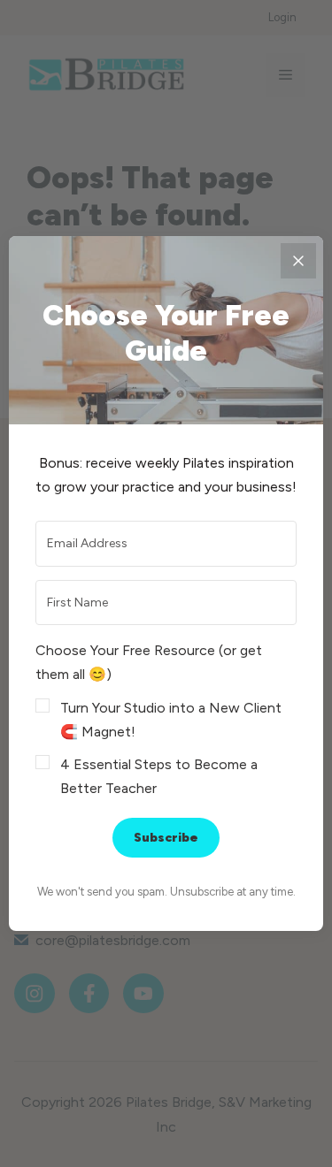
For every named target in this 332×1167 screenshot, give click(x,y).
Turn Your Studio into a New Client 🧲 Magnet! (171, 719)
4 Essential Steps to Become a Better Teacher (159, 776)
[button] (166, 719)
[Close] (298, 260)
